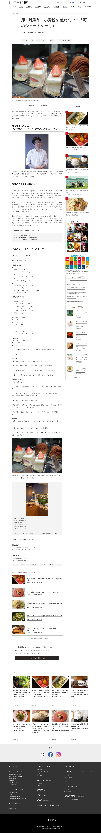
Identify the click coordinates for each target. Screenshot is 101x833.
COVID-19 (39, 775)
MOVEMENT (40, 769)
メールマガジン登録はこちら (37, 658)
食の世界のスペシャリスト (15, 774)
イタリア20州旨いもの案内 (15, 796)
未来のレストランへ (41, 773)
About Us (59, 2)
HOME (14, 6)
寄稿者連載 (11, 780)
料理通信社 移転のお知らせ (73, 284)
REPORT (39, 785)
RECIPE (17, 13)
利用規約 (66, 789)
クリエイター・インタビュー (15, 782)
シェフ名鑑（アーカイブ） (15, 784)
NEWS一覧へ (77, 377)
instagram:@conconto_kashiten (20, 560)
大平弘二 (52, 40)
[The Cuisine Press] (18, 2)
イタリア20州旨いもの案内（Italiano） (18, 798)
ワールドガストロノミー (42, 771)
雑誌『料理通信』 (68, 777)
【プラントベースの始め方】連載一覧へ (37, 638)
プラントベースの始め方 (64, 40)
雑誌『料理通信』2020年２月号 (21, 549)
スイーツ (24, 40)
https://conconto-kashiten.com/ (22, 528)
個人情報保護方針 (68, 791)
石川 (32, 40)
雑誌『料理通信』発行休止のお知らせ (75, 301)
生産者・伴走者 (12, 778)
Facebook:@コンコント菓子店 (20, 558)
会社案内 (66, 775)
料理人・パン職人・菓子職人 (15, 776)
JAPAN (10, 794)
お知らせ (66, 779)
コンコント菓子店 (41, 40)
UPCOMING (39, 783)
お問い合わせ (67, 781)
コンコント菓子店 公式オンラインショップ (24, 547)
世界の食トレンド (13, 792)
